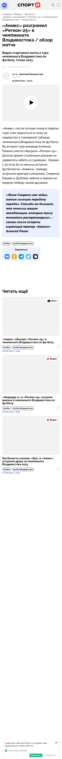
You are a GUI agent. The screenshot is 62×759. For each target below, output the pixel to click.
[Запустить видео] (31, 103)
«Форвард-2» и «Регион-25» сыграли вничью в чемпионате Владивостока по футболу (28, 400)
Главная (6, 14)
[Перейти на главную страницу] (29, 5)
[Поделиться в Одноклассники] (14, 256)
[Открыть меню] (4, 5)
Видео (18, 14)
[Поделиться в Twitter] (28, 256)
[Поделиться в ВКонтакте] (7, 256)
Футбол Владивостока (23, 243)
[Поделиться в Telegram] (21, 256)
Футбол (29, 14)
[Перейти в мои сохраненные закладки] (58, 5)
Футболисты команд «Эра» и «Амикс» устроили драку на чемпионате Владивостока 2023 (28, 461)
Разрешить (36, 755)
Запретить (51, 755)
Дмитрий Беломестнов (31, 74)
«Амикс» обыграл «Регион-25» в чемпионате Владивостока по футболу (28, 341)
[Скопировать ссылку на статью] (35, 256)
